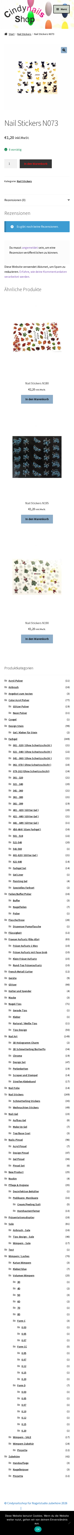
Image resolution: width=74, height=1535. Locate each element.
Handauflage (20, 1463)
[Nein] (69, 1523)
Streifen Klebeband (24, 1081)
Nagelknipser (20, 1469)
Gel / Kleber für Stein (25, 732)
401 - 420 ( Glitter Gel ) (26, 810)
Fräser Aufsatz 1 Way (25, 945)
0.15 (23, 1372)
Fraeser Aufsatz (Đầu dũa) (24, 939)
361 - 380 (18, 797)
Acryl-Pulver (16, 680)
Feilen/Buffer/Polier (20, 894)
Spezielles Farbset (23, 887)
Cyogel (13, 719)
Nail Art (13, 1036)
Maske (12, 997)
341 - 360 (18, 790)
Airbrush (14, 687)
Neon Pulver (20, 713)
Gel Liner (18, 874)
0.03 (23, 1327)
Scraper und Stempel (25, 1075)
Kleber (16, 1017)
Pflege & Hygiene (19, 1185)
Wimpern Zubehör (23, 1443)
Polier (16, 913)
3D (18, 1282)
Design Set (19, 1062)
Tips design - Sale (23, 1236)
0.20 (23, 1379)
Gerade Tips (20, 1010)
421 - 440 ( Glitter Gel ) (26, 816)
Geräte (13, 978)
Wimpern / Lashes (19, 1256)
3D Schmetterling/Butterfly (29, 1049)
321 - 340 (18, 784)
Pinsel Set (19, 1165)
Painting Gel (20, 881)
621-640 (17, 861)
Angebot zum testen (21, 693)
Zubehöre (14, 1456)
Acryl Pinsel (20, 1146)
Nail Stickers (24, 34)
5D (18, 1295)
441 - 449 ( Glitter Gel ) (26, 823)
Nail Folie (14, 1088)
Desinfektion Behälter (26, 1191)
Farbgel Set (19, 868)
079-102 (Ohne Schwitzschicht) (31, 771)
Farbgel (13, 739)
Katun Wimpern (22, 1262)
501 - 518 (18, 836)
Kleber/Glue (20, 1269)
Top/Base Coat (21, 1133)
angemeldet (30, 247)
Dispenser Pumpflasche (27, 926)
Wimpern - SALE (22, 1437)
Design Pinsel (21, 1152)
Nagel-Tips (15, 1004)
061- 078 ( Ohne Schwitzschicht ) (32, 764)
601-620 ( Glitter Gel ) (25, 855)
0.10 (23, 1411)
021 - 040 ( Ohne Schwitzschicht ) (32, 751)
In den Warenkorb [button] (37, 399)
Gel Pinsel (18, 1159)
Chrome (17, 1055)
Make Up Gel (20, 1126)
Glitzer (13, 984)
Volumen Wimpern (23, 1275)
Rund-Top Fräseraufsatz (27, 965)
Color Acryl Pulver (19, 700)
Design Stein (16, 726)
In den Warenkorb (35, 164)
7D (18, 1307)
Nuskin (13, 1178)
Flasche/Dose (16, 920)
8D (18, 1314)
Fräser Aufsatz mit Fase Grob (30, 952)
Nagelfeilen (20, 907)
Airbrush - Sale (21, 1230)
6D (18, 1301)
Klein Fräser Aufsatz (25, 958)
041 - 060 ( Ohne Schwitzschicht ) (32, 758)
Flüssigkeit (15, 932)
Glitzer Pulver (21, 706)
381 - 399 (18, 803)
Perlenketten (20, 1068)
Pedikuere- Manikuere (25, 1198)
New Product (16, 1172)
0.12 (23, 1366)
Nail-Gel (13, 1114)
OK (38, 1529)
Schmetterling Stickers (26, 1101)
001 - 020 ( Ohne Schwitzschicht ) (32, 745)
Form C (21, 1320)
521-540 (17, 842)
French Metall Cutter (21, 971)
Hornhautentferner (28, 1211)
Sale (11, 1224)
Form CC (22, 1346)
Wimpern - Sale (22, 1243)
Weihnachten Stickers (26, 1107)
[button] (64, 50)
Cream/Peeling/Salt (29, 1204)
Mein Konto (12, 1508)
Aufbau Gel (19, 1120)
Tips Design (20, 1030)
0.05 (23, 1333)
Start (11, 34)
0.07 (23, 1340)
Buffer (16, 900)
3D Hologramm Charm (26, 1042)
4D (18, 1288)
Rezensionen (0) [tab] (14, 200)
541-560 (17, 849)
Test (11, 1249)
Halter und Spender (20, 991)
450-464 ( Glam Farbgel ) (27, 829)
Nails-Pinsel (16, 1139)
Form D (21, 1385)
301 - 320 (18, 777)
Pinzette (22, 1450)
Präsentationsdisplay (21, 1217)
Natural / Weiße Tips (25, 1023)
